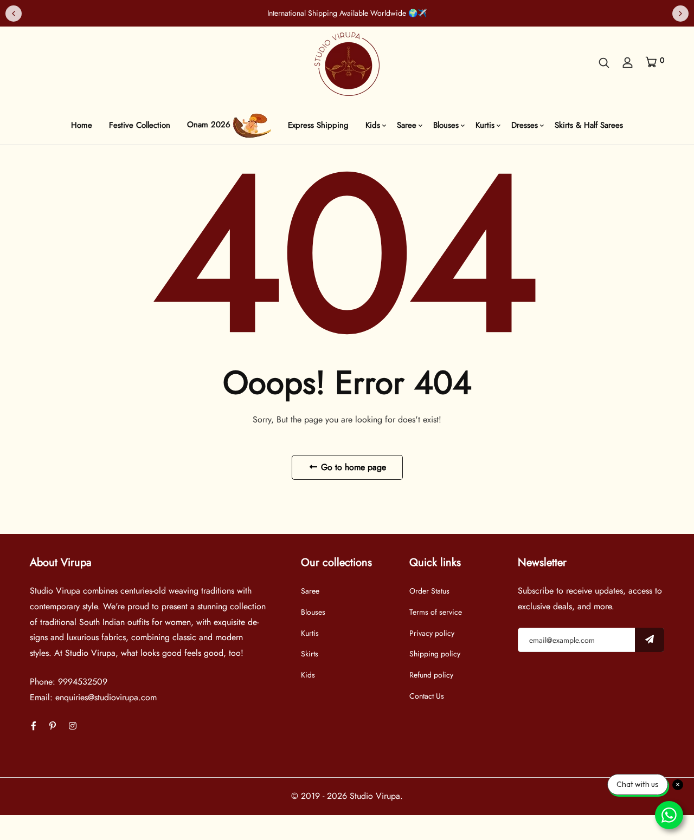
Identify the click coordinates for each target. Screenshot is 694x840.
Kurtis (484, 125)
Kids (372, 125)
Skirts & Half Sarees (589, 125)
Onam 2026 (210, 125)
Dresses (524, 125)
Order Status (429, 590)
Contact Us (426, 696)
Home (81, 125)
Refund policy (431, 674)
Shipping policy (434, 653)
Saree (406, 125)
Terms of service (435, 612)
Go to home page (352, 467)
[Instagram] (73, 726)
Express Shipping (318, 125)
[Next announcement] (680, 13)
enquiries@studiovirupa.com (106, 697)
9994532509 (82, 681)
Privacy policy (431, 633)
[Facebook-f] (33, 726)
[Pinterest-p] (52, 726)
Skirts (309, 653)
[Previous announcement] (13, 13)
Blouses (446, 125)
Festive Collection (139, 125)
